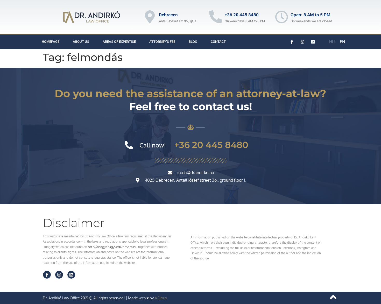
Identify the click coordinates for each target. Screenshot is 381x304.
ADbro (160, 297)
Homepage (50, 42)
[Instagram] (302, 42)
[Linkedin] (313, 42)
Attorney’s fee (162, 42)
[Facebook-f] (292, 42)
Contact (218, 42)
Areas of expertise (119, 42)
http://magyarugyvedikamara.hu (112, 247)
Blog (193, 42)
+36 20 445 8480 (242, 14)
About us (81, 42)
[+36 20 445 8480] (215, 16)
